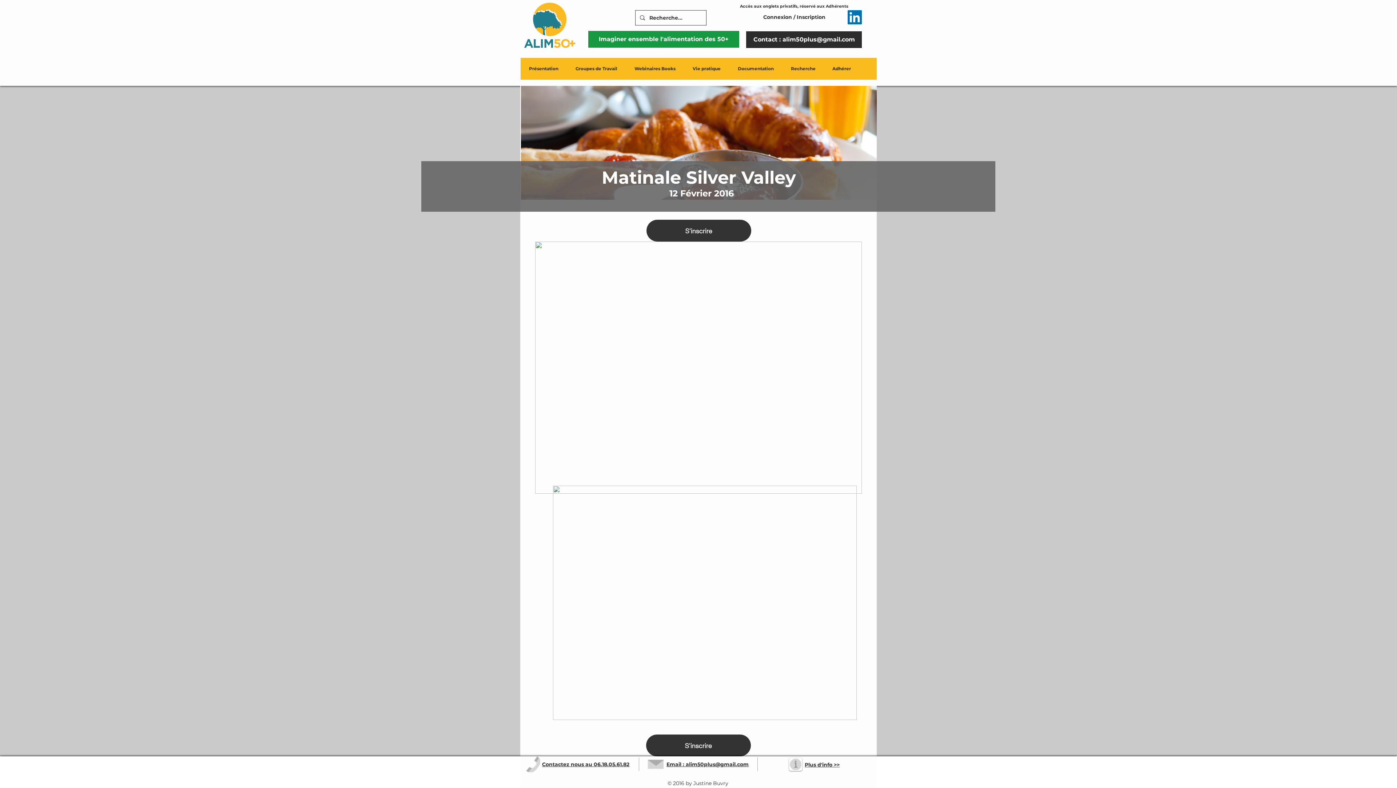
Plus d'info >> (822, 764)
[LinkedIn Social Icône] (855, 17)
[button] (544, 69)
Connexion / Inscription (794, 17)
